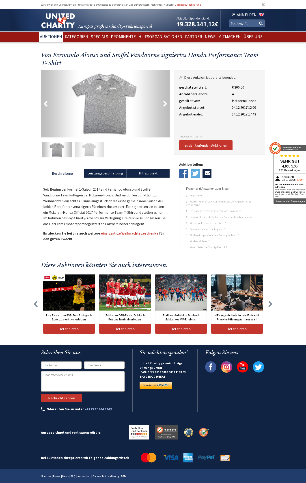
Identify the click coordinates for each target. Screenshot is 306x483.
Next (165, 104)
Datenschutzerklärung (188, 4)
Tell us (207, 173)
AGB (123, 476)
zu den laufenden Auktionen (206, 145)
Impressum (84, 476)
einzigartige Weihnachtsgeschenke (129, 233)
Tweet (195, 173)
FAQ (73, 476)
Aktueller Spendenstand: (193, 18)
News (65, 476)
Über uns (46, 476)
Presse (56, 476)
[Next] (270, 304)
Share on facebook (183, 173)
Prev (45, 104)
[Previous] (35, 304)
